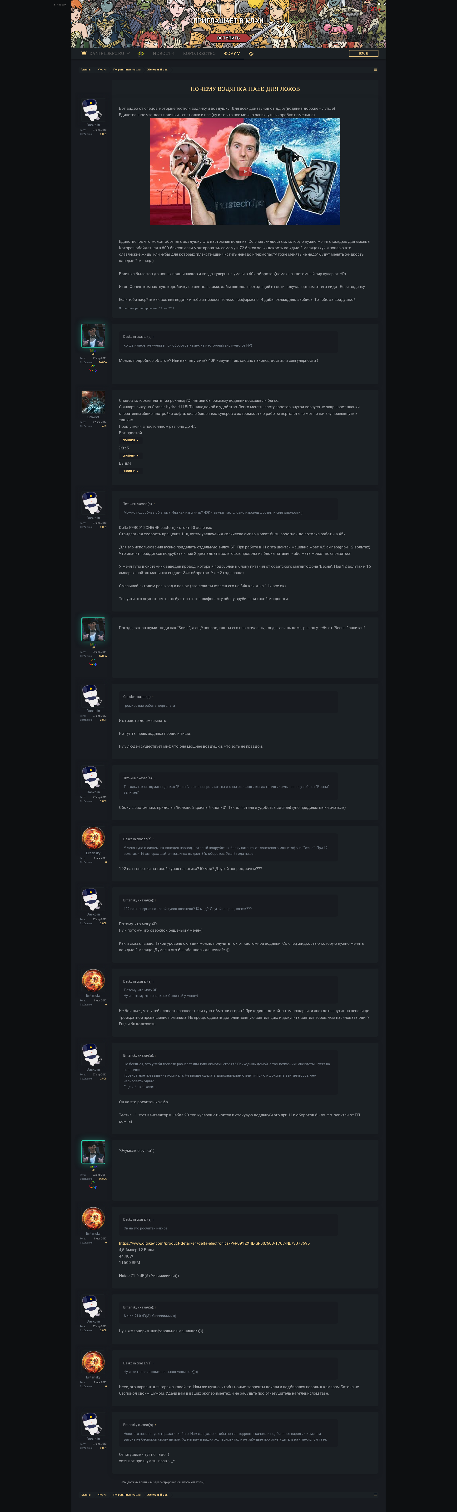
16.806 (103, 362)
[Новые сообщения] (251, 53)
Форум (232, 53)
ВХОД (363, 53)
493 (104, 426)
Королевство (199, 53)
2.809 (103, 134)
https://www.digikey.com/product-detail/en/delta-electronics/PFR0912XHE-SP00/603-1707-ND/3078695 (214, 1243)
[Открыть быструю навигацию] (375, 69)
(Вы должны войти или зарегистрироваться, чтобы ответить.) (162, 1482)
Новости (164, 53)
